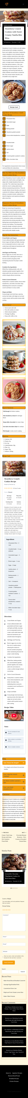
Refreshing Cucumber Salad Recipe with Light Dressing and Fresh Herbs (14, 1020)
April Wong (7, 1007)
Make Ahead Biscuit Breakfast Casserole (14, 980)
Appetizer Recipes (17, 1073)
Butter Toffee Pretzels (9, 996)
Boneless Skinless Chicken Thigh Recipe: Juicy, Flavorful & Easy (14, 1052)
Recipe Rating (6, 906)
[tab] (12, 888)
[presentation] (14, 862)
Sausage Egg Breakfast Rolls (11, 984)
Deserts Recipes (8, 25)
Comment (6, 915)
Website (5, 951)
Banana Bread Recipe (14, 1075)
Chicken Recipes (14, 1081)
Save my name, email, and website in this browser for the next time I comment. (14, 956)
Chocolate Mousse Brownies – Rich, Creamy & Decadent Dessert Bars (20, 837)
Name (5, 936)
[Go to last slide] (4, 870)
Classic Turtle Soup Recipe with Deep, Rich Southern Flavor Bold (7, 837)
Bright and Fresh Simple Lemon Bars (13, 992)
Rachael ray (7, 42)
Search (4, 969)
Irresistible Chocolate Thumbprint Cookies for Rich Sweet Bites (12, 876)
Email (5, 944)
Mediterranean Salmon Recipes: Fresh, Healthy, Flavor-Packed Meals (14, 1008)
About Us (8, 1073)
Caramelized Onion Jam (10, 988)
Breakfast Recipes (14, 1078)
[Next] (24, 870)
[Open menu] (23, 4)
